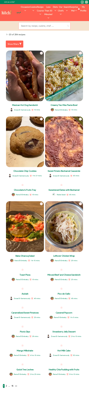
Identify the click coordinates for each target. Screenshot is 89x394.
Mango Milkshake (25, 350)
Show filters (13, 44)
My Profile (83, 9)
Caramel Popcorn (64, 312)
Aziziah (25, 294)
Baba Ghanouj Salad (25, 256)
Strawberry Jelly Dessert (64, 331)
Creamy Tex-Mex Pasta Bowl (64, 105)
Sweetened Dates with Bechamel (64, 190)
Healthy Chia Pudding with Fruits (64, 369)
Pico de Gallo (64, 294)
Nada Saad (61, 195)
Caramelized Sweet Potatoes (25, 312)
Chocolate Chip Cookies (25, 171)
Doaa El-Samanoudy (22, 110)
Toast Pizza (25, 275)
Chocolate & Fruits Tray (25, 190)
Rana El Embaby (61, 110)
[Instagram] (86, 2)
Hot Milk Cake (63, 350)
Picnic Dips (25, 331)
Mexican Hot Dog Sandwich (25, 105)
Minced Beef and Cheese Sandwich (64, 275)
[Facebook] (82, 2)
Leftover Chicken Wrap (64, 256)
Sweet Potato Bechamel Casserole (64, 171)
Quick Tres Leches (25, 369)
